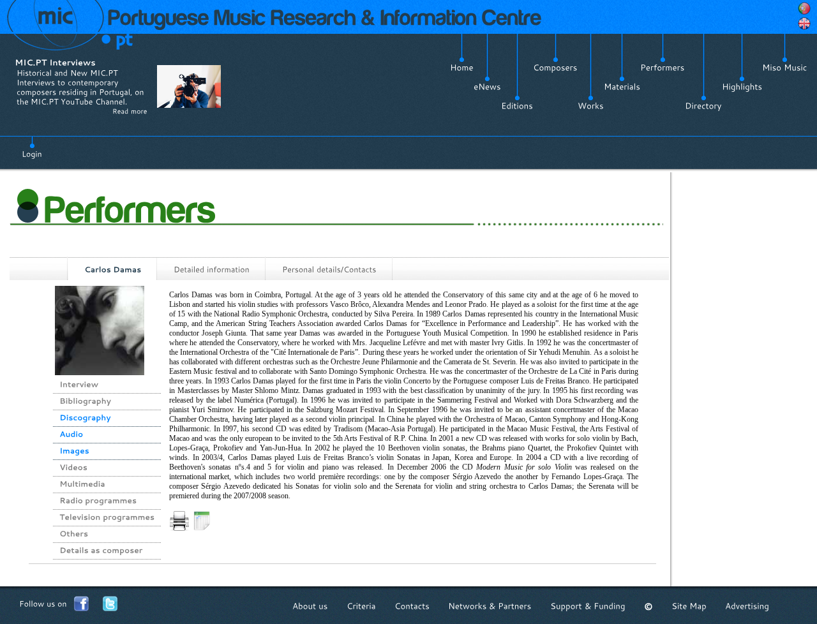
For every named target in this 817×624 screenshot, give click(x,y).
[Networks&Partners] (490, 606)
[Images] (74, 451)
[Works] (591, 106)
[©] (648, 606)
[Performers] (662, 68)
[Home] (462, 68)
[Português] (804, 8)
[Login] (32, 147)
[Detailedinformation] (212, 269)
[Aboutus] (310, 606)
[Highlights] (742, 87)
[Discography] (85, 417)
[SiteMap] (689, 606)
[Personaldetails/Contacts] (329, 269)
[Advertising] (747, 606)
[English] (804, 23)
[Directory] (703, 106)
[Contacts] (412, 606)
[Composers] (555, 68)
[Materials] (622, 87)
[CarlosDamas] (112, 269)
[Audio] (71, 434)
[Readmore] (129, 111)
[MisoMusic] (784, 68)
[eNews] (487, 87)
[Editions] (517, 106)
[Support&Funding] (588, 606)
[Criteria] (361, 606)
